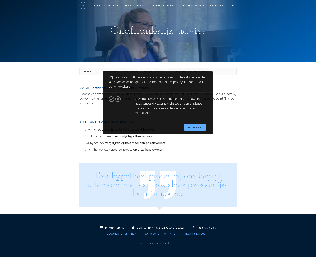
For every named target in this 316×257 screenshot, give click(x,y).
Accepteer (195, 127)
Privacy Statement (196, 234)
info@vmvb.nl (114, 228)
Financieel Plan (162, 5)
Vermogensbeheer (106, 5)
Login (233, 5)
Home (87, 71)
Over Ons (216, 5)
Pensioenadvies (135, 5)
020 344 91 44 (207, 228)
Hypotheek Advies (192, 5)
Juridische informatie (160, 234)
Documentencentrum (122, 234)
